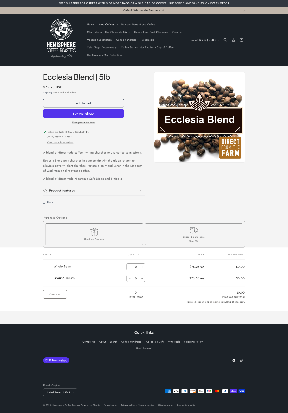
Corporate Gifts (155, 342)
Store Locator (144, 348)
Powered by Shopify (90, 405)
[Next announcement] (244, 10)
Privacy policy (128, 405)
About (102, 342)
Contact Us (88, 342)
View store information (60, 142)
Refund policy (110, 405)
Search (114, 342)
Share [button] (49, 202)
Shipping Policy (193, 342)
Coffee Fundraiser (131, 342)
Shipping (48, 92)
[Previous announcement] (44, 10)
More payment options (83, 122)
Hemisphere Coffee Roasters (66, 405)
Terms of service (146, 405)
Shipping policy (165, 405)
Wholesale (174, 342)
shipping (215, 301)
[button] (107, 24)
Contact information (186, 405)
